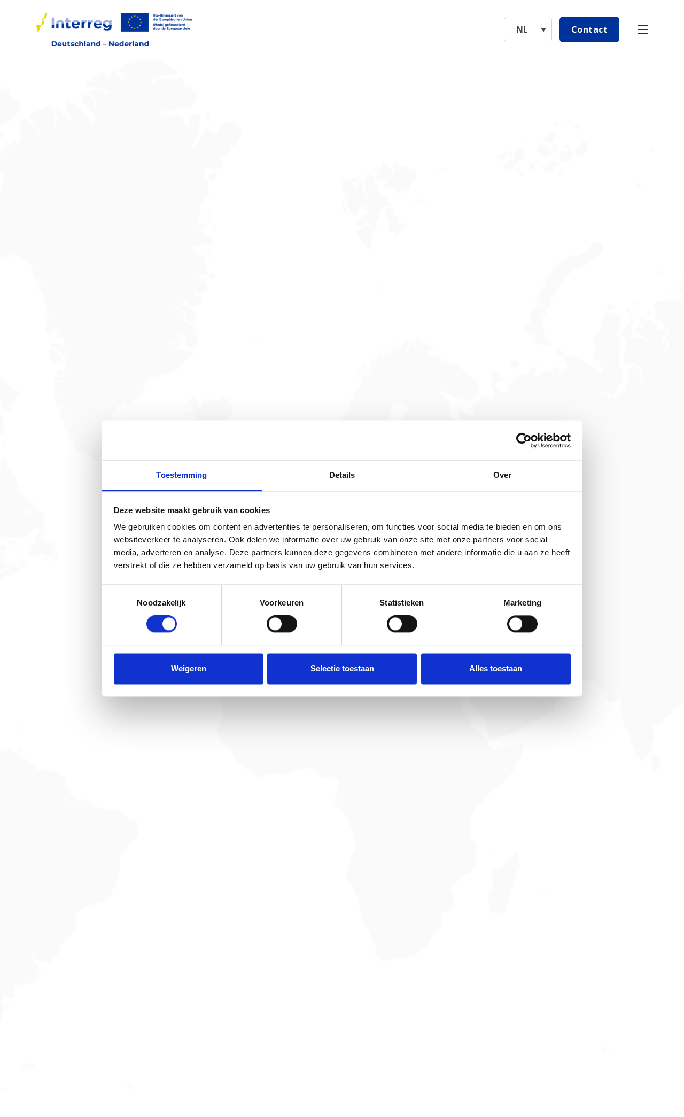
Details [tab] (342, 474)
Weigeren (188, 668)
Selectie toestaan (342, 668)
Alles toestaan (495, 668)
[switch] (282, 624)
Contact (589, 29)
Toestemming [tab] (181, 474)
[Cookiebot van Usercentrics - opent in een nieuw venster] (524, 440)
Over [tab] (502, 474)
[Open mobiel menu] (643, 29)
